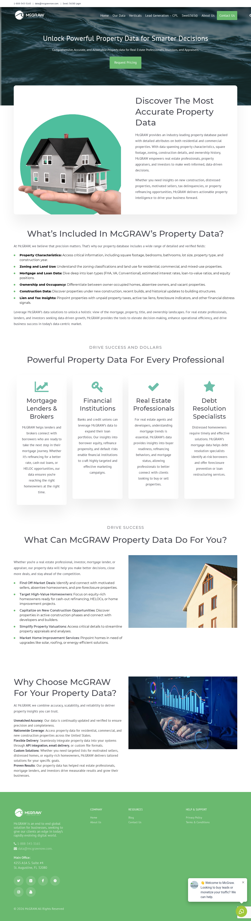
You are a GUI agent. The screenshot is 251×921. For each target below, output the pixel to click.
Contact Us (134, 822)
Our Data (119, 15)
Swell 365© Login (72, 3)
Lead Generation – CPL (161, 15)
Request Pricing (125, 62)
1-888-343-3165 (22, 3)
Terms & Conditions (198, 822)
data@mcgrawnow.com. (47, 3)
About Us (208, 15)
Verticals (135, 15)
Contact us (227, 15)
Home (104, 15)
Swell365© (190, 15)
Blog (131, 817)
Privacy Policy (194, 817)
